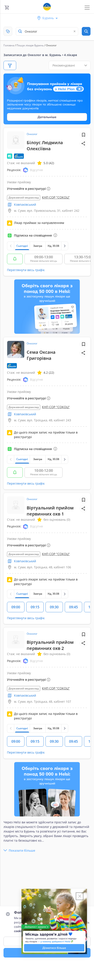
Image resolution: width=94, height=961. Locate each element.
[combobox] (47, 31)
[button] (83, 143)
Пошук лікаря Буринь (30, 45)
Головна (8, 45)
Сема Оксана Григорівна (41, 355)
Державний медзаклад (24, 197)
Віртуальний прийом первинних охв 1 (50, 511)
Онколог (32, 134)
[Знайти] (86, 31)
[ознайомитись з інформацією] (15, 259)
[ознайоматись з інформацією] (55, 235)
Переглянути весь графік (26, 270)
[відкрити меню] (87, 8)
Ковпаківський (25, 204)
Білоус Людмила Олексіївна (45, 146)
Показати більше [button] (22, 850)
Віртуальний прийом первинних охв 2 (50, 645)
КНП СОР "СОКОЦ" (56, 197)
